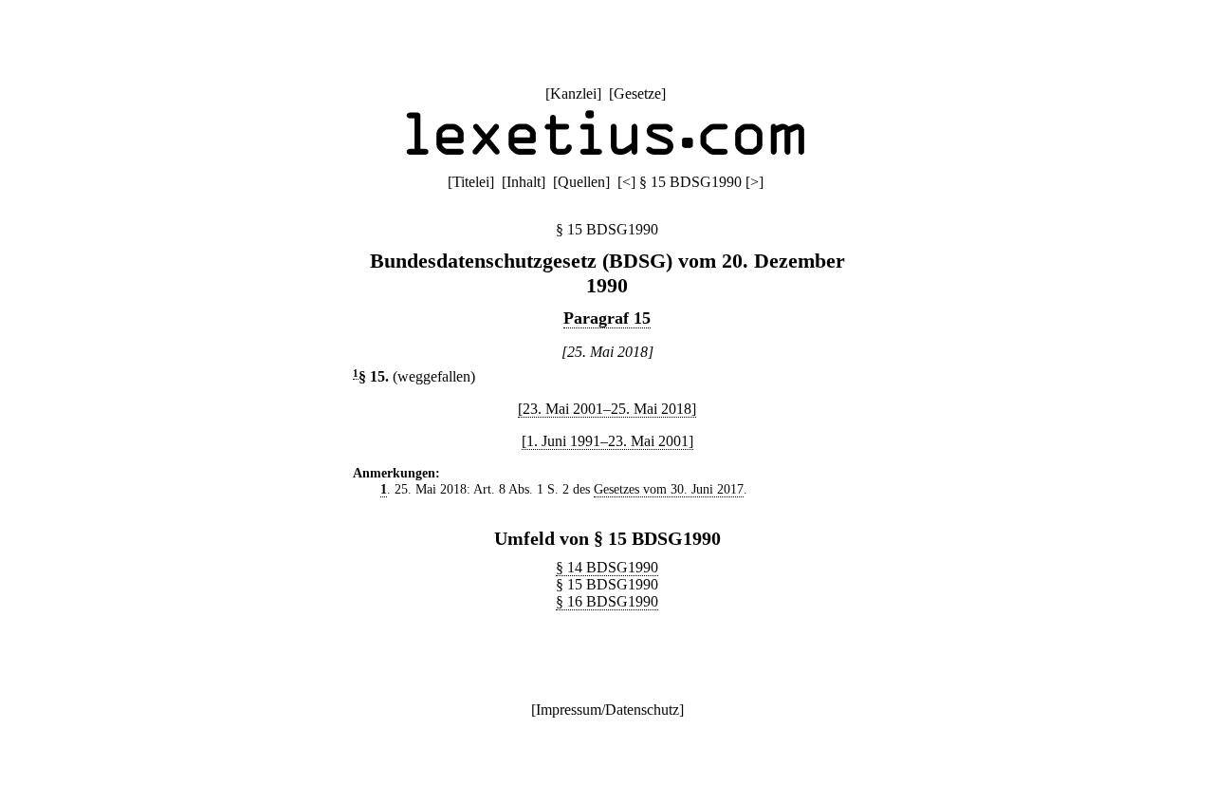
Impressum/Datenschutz (607, 709)
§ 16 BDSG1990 (607, 601)
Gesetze (637, 93)
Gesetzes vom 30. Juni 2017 (669, 488)
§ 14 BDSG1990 (607, 567)
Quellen (581, 182)
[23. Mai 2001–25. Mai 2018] (607, 409)
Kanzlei (573, 93)
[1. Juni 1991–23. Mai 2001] (607, 441)
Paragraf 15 (607, 318)
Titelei (470, 182)
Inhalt (523, 182)
